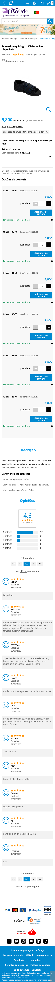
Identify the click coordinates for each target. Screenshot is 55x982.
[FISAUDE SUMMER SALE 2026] (27, 29)
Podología (12, 39)
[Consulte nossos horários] (11, 3)
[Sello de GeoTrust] (34, 920)
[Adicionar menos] (35, 203)
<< (13, 563)
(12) (41, 532)
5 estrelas (7, 532)
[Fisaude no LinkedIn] (38, 941)
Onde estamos (21, 970)
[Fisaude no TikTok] (45, 941)
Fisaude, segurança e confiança (27, 950)
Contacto (37, 970)
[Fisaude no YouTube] (31, 941)
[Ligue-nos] (28, 3)
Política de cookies (40, 965)
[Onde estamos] (5, 3)
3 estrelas (7, 540)
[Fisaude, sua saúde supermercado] (16, 12)
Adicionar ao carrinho (41, 213)
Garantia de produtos (16, 965)
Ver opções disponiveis (12, 126)
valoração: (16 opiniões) (24, 54)
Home (4, 39)
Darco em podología (28, 39)
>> (40, 563)
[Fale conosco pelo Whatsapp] (35, 3)
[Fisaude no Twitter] (16, 941)
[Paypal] (35, 910)
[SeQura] (19, 920)
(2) (41, 536)
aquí (50, 980)
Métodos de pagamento (39, 955)
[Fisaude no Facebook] (9, 941)
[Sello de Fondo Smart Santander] (27, 931)
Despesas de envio (13, 955)
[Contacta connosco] (42, 3)
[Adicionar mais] (48, 203)
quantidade (25, 203)
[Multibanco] (47, 910)
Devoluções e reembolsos (27, 960)
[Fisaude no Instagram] (23, 941)
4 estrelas (7, 536)
